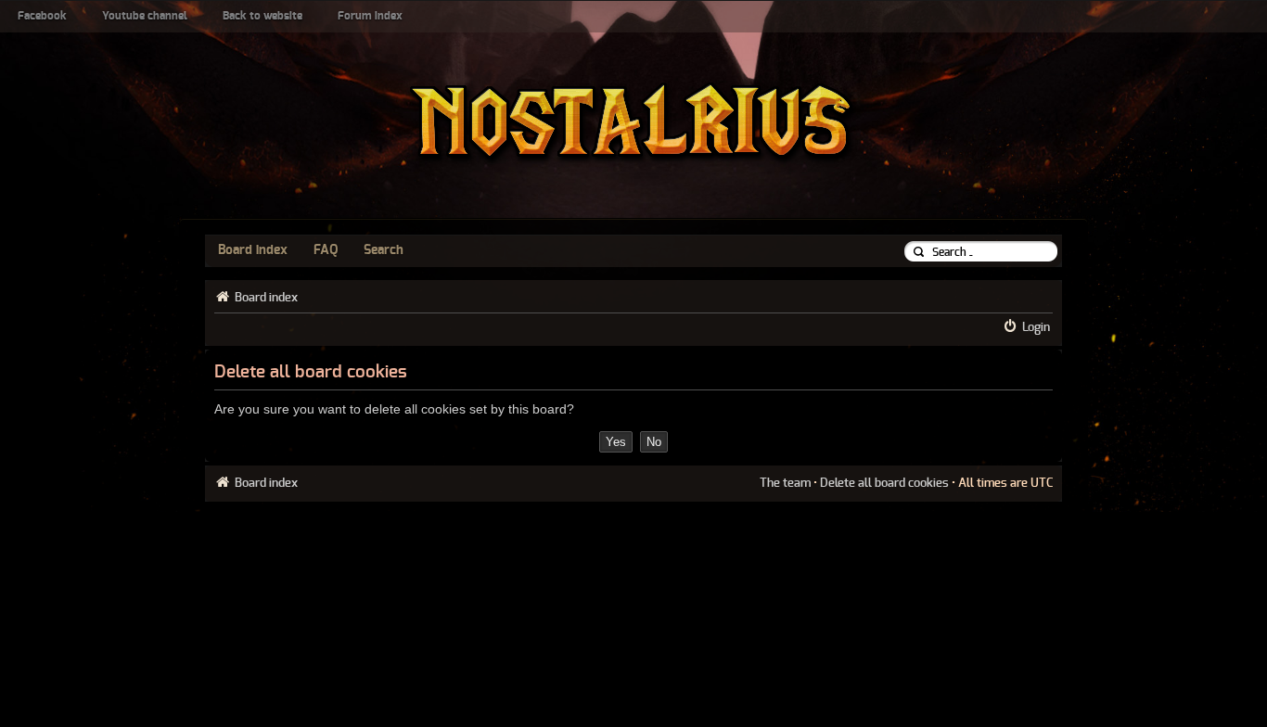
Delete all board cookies (884, 483)
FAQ (326, 250)
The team (785, 483)
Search (383, 250)
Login (1036, 327)
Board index (253, 250)
